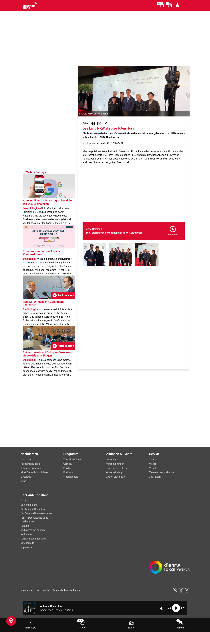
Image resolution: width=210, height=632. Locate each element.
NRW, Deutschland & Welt (34, 472)
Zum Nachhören (72, 459)
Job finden (155, 476)
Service (153, 459)
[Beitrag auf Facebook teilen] (93, 123)
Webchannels (70, 476)
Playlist (67, 468)
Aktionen (111, 459)
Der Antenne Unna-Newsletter (36, 513)
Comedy (67, 463)
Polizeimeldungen (30, 463)
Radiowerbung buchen (32, 530)
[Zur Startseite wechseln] (30, 5)
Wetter (152, 463)
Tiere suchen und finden (162, 472)
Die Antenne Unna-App (32, 509)
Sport (23, 481)
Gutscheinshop (114, 472)
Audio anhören (63, 295)
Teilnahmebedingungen (33, 538)
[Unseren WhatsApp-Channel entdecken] (174, 590)
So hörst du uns (29, 504)
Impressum (26, 547)
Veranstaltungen (115, 463)
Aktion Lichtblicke (115, 476)
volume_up (161, 608)
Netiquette (26, 534)
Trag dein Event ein (116, 468)
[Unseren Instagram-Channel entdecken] (187, 590)
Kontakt (24, 525)
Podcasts (68, 472)
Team (23, 500)
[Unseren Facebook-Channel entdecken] (180, 590)
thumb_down (169, 608)
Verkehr (153, 468)
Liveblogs (25, 476)
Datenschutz (27, 542)
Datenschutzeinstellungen (66, 590)
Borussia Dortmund (31, 468)
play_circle (176, 608)
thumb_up (183, 608)
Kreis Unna (26, 459)
